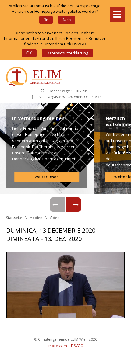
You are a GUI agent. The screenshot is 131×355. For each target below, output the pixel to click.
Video (55, 217)
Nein (67, 20)
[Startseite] (35, 77)
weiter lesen (47, 176)
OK (29, 53)
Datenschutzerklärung (67, 53)
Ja (46, 20)
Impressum (57, 345)
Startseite (14, 217)
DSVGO (77, 345)
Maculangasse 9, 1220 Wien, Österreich (70, 96)
